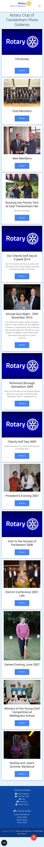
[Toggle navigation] (39, 6)
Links (23, 799)
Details (22, 71)
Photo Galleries (23, 794)
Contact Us (22, 802)
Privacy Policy (23, 804)
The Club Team (23, 796)
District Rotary (22, 820)
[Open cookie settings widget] (4, 843)
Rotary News (22, 822)
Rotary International (22, 814)
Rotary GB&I (22, 817)
